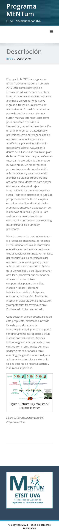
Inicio (9, 58)
